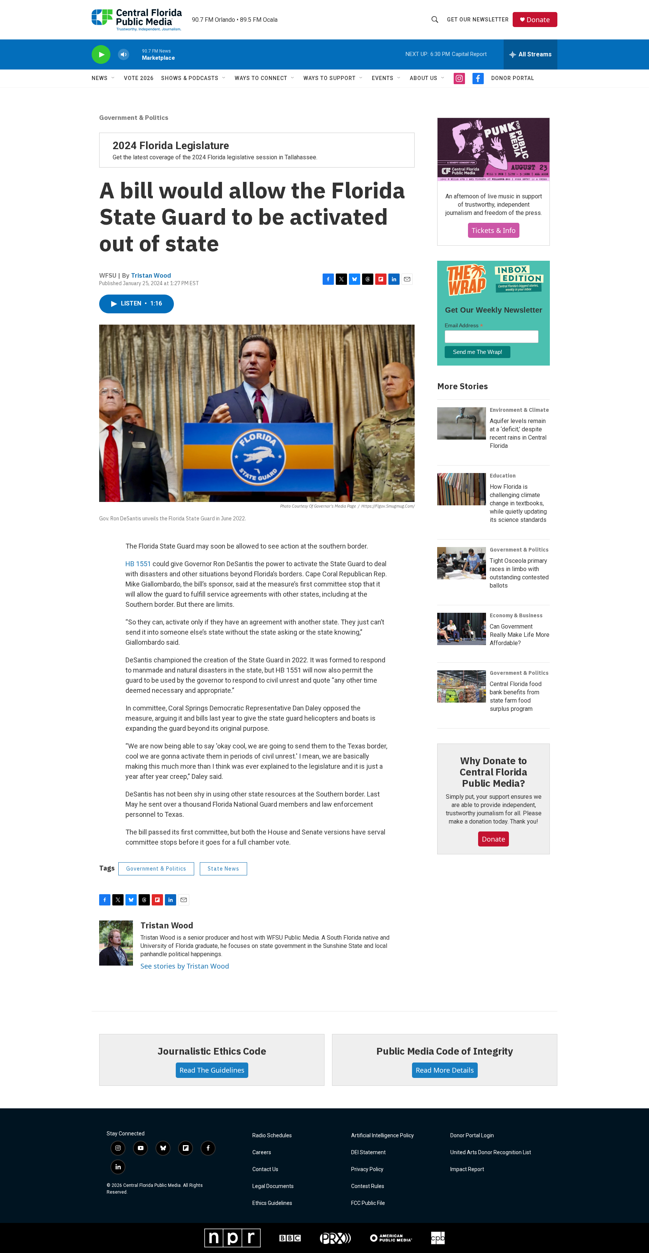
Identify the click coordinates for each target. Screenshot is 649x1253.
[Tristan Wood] (116, 943)
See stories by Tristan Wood (184, 965)
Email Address (464, 325)
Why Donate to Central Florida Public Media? (493, 771)
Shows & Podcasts (190, 78)
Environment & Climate (519, 410)
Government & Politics (133, 117)
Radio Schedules (272, 1135)
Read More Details (445, 1070)
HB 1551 (138, 564)
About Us (424, 78)
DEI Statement (368, 1152)
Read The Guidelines (212, 1070)
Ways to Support (329, 78)
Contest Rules (367, 1186)
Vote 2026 (139, 78)
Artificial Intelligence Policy (382, 1135)
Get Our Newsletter (478, 20)
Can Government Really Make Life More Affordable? (519, 635)
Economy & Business (516, 615)
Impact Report (467, 1169)
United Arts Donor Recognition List (490, 1152)
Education (503, 475)
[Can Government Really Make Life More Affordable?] (461, 629)
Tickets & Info (494, 230)
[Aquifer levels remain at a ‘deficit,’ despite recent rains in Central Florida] (461, 423)
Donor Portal (512, 78)
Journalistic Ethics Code (211, 1050)
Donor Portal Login (472, 1135)
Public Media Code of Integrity (444, 1050)
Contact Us (265, 1169)
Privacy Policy (367, 1169)
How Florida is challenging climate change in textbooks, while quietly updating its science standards (518, 503)
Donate (538, 20)
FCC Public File (368, 1203)
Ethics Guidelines (272, 1203)
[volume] (123, 54)
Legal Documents (273, 1186)
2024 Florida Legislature (171, 145)
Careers (261, 1152)
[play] (101, 54)
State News (223, 868)
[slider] (135, 54)
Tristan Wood (151, 275)
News (100, 78)
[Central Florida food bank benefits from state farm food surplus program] (461, 686)
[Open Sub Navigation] (113, 78)
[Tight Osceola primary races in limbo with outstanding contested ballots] (461, 563)
